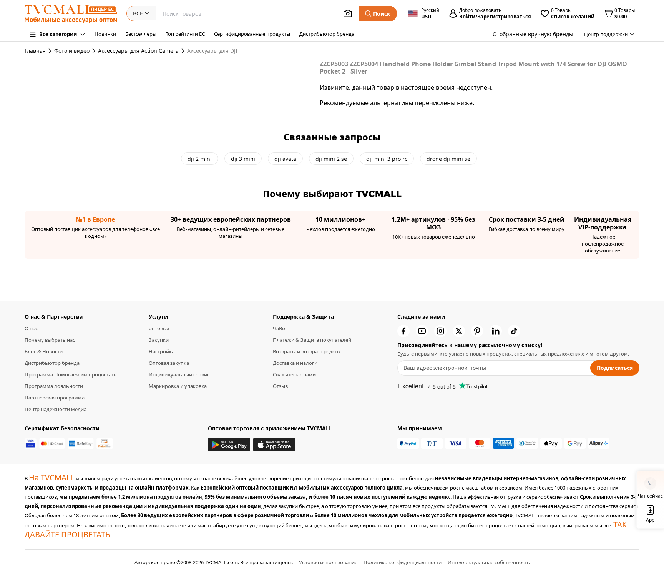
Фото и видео (72, 50)
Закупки (159, 339)
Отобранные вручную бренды (533, 34)
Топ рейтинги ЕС (185, 33)
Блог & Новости (44, 351)
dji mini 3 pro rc (386, 158)
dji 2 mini (200, 158)
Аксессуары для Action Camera (138, 50)
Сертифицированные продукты (252, 33)
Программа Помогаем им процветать (71, 374)
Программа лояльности (54, 386)
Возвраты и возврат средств (306, 351)
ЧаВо (279, 328)
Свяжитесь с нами (294, 374)
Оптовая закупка (169, 362)
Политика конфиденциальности (403, 562)
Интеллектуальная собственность (489, 562)
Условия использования (328, 562)
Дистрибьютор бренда (326, 33)
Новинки (105, 33)
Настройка (161, 351)
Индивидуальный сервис (179, 374)
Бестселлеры (140, 33)
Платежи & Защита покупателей (312, 339)
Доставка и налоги (295, 362)
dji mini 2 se (331, 158)
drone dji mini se (448, 158)
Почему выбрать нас (50, 339)
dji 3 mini (243, 158)
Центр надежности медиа (55, 409)
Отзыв (280, 386)
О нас (31, 328)
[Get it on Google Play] (229, 444)
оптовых (159, 328)
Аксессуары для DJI (212, 50)
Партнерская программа (55, 397)
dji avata (285, 158)
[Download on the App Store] (274, 444)
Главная (35, 50)
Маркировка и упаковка (178, 386)
